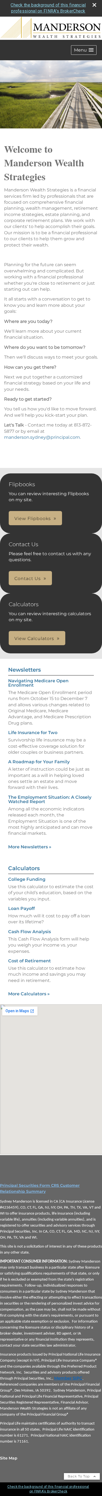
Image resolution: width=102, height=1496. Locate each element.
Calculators (24, 868)
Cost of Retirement (29, 960)
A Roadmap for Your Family (39, 761)
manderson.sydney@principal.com (42, 437)
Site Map (8, 1458)
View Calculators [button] (34, 638)
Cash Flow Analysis (29, 931)
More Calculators (29, 993)
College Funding (26, 879)
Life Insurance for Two (32, 732)
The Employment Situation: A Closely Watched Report (49, 799)
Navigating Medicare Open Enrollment (38, 683)
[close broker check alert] (94, 5)
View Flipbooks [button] (32, 518)
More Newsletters (29, 846)
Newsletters (24, 669)
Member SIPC (68, 1378)
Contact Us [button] (27, 578)
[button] (84, 50)
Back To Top (79, 1476)
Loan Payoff (21, 908)
